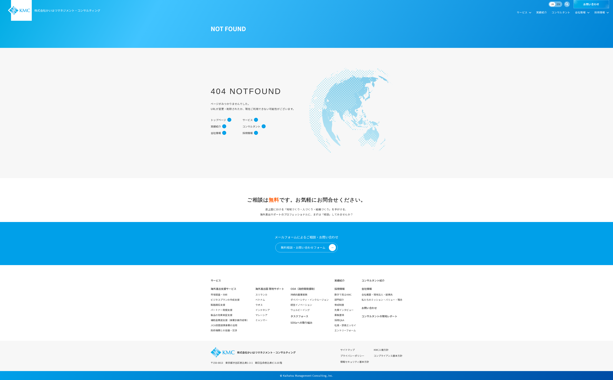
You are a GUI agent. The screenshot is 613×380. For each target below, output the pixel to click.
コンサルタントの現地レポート (379, 316)
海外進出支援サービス (223, 289)
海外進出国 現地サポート (269, 289)
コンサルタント (561, 12)
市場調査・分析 (219, 294)
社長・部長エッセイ (345, 325)
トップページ (218, 120)
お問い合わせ (591, 4)
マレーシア (261, 315)
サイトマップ (347, 349)
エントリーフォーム (345, 330)
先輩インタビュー (344, 310)
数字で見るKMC (343, 294)
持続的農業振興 (299, 294)
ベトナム (260, 299)
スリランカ (261, 294)
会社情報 (580, 12)
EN (558, 4)
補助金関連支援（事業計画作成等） (230, 320)
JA (552, 4)
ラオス (259, 304)
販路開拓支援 (218, 304)
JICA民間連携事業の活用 (224, 325)
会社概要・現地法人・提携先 (377, 294)
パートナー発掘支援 (221, 310)
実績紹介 (541, 12)
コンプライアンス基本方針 (388, 355)
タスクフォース (299, 316)
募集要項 (339, 315)
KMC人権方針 (381, 349)
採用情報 (599, 12)
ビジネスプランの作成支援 (225, 299)
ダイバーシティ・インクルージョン (310, 299)
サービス (522, 12)
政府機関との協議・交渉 (224, 330)
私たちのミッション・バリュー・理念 (382, 299)
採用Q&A (339, 320)
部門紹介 (339, 299)
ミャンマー (261, 320)
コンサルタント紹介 (373, 280)
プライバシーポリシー (352, 355)
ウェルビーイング (300, 310)
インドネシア (262, 310)
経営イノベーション (301, 304)
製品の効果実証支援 (221, 315)
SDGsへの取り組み (301, 322)
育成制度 (339, 304)
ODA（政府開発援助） (303, 289)
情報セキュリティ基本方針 (354, 361)
